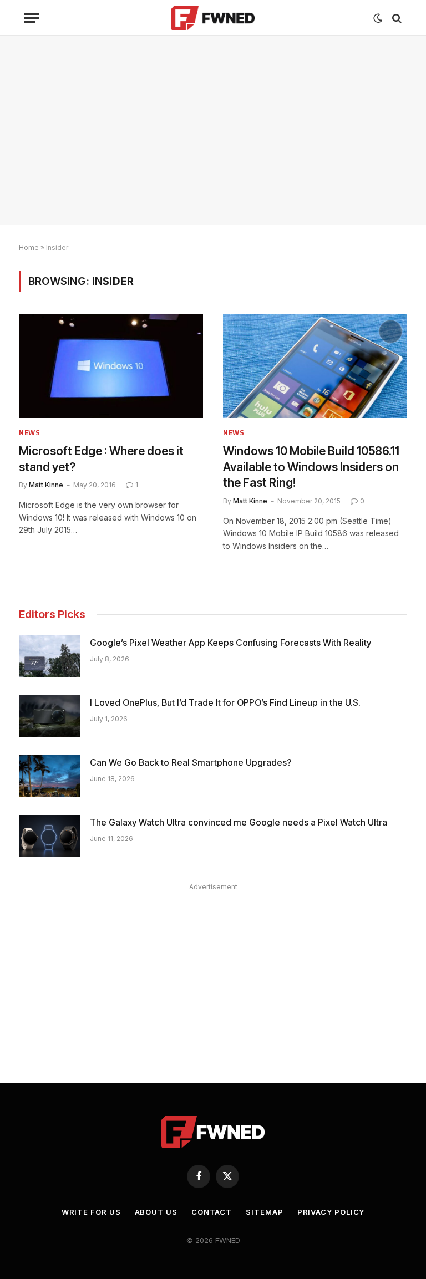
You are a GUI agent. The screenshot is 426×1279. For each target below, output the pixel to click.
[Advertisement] (213, 130)
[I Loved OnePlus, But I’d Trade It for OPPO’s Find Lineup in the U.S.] (49, 716)
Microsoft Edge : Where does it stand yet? (101, 459)
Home (29, 247)
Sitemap (264, 1211)
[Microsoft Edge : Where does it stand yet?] (111, 366)
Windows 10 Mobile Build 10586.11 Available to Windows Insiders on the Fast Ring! (311, 467)
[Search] (396, 18)
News (29, 433)
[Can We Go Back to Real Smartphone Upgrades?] (49, 776)
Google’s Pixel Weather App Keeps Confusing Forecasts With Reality (230, 642)
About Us (156, 1211)
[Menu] (31, 18)
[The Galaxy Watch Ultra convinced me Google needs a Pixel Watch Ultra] (49, 836)
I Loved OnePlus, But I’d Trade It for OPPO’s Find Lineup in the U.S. (225, 702)
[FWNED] (213, 18)
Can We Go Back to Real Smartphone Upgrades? (191, 762)
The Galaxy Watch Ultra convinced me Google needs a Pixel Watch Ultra (238, 822)
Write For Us (91, 1211)
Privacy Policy (331, 1211)
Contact (211, 1211)
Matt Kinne (46, 485)
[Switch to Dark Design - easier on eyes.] (378, 18)
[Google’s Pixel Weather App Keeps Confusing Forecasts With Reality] (49, 656)
